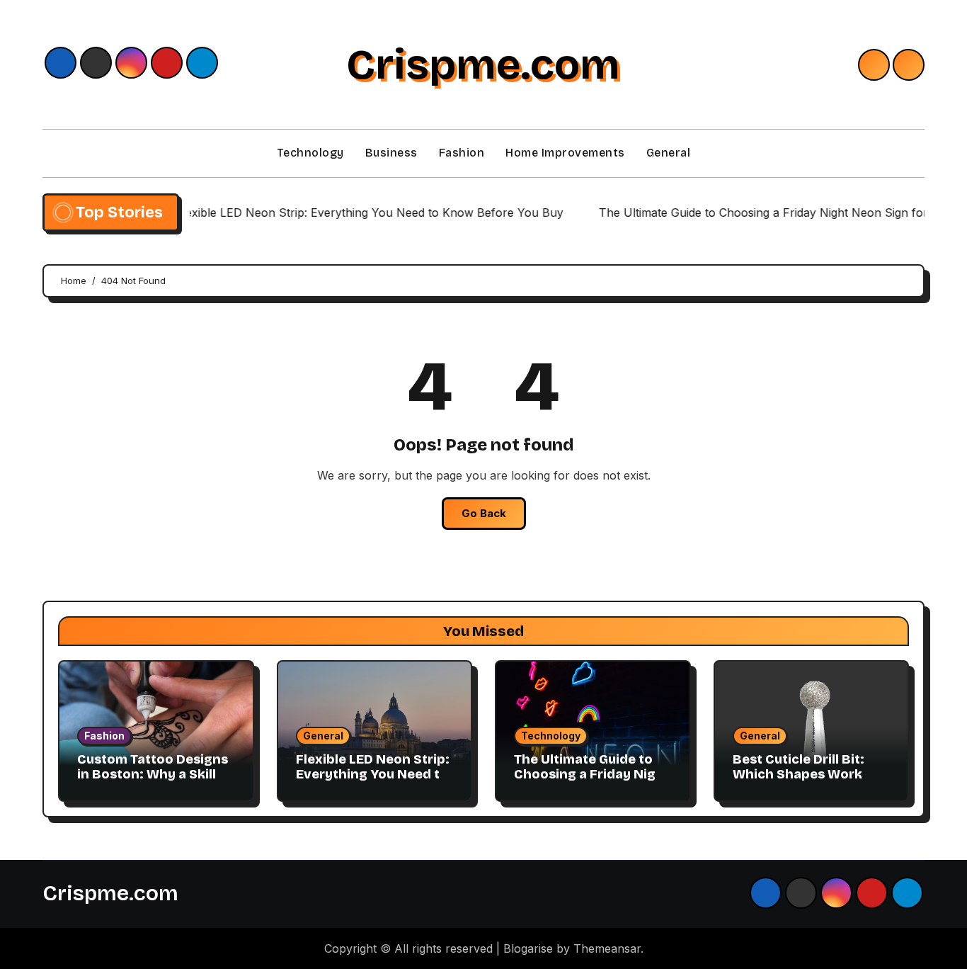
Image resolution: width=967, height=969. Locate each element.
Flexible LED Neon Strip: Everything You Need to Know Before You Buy (373, 775)
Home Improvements (565, 152)
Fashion (462, 152)
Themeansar (607, 948)
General (668, 152)
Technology (310, 152)
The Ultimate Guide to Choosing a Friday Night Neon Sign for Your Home (592, 782)
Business (391, 152)
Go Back (484, 513)
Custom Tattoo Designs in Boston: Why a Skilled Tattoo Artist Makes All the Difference (154, 782)
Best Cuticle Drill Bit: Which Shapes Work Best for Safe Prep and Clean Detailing (806, 782)
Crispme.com (483, 64)
